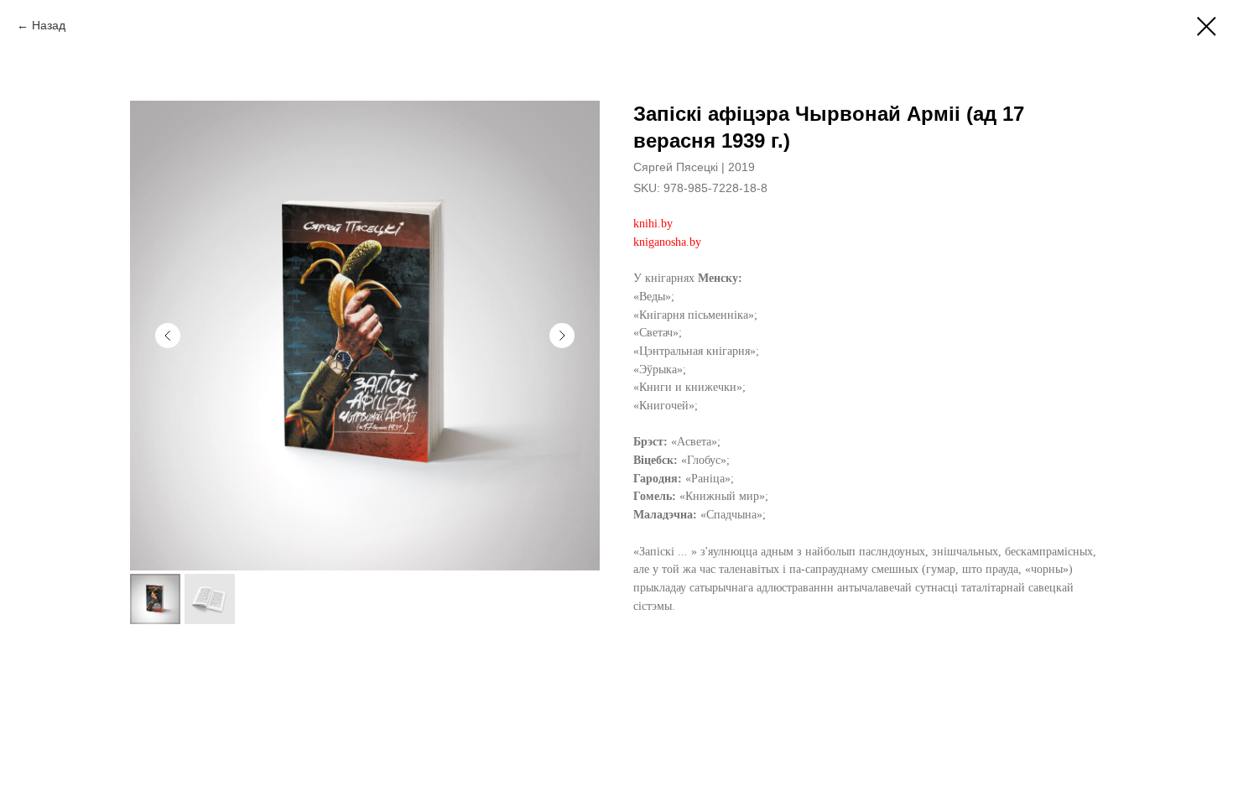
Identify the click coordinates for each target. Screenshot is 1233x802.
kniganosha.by (667, 242)
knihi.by (653, 223)
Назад (48, 25)
